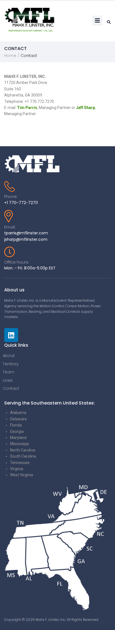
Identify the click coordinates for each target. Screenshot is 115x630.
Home (10, 55)
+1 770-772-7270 (21, 202)
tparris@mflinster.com (26, 233)
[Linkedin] (11, 335)
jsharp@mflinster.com (25, 239)
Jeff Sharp (85, 107)
